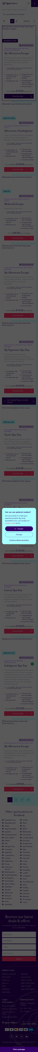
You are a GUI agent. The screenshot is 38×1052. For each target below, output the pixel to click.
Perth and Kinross (8, 868)
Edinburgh (8, 893)
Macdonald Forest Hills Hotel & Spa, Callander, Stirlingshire (18, 268)
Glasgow (8, 896)
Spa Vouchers (26, 977)
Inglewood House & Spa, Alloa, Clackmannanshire (13, 661)
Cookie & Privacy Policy (8, 1013)
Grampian (8, 849)
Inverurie (26, 858)
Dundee (7, 890)
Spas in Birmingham (28, 989)
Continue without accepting (19, 540)
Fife (6, 843)
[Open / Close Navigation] (34, 3)
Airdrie (25, 820)
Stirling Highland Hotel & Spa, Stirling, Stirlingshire (15, 430)
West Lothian (10, 884)
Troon (25, 902)
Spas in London (26, 980)
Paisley (25, 888)
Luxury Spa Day (13, 590)
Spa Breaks (6, 992)
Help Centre (6, 977)
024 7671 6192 (29, 1023)
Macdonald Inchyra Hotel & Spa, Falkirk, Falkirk (18, 743)
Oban (25, 885)
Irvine (25, 861)
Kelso (25, 864)
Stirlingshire (9, 878)
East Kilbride (27, 846)
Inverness (8, 898)
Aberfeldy (8, 904)
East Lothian (9, 838)
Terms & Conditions (9, 1006)
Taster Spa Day (12, 435)
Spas (8, 9)
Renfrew (26, 896)
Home (3, 9)
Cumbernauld (28, 838)
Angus (7, 826)
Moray (7, 864)
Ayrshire (8, 832)
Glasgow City (10, 846)
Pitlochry (26, 893)
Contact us (6, 980)
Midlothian (9, 861)
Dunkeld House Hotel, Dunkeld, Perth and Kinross (16, 126)
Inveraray (26, 855)
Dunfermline (27, 843)
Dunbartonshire (10, 835)
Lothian (7, 858)
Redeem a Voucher (9, 974)
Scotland (14, 9)
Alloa (25, 823)
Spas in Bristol (26, 986)
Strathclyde (9, 881)
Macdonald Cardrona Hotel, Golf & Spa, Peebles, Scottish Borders (16, 49)
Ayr (24, 826)
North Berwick (28, 882)
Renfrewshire (10, 872)
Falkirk (7, 841)
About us (5, 983)
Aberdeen (8, 887)
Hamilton (26, 852)
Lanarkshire (9, 855)
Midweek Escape (14, 204)
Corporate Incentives (9, 1017)
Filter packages (19, 1049)
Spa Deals (5, 989)
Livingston (27, 876)
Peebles (26, 890)
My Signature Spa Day (16, 350)
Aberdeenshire (10, 823)
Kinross (25, 867)
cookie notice (10, 523)
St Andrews (27, 899)
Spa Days (24, 974)
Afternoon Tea (23, 9)
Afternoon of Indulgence (18, 131)
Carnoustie (27, 835)
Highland (8, 852)
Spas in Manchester (28, 983)
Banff (25, 829)
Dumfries (26, 841)
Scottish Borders (11, 875)
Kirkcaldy (26, 870)
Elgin (24, 849)
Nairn (25, 879)
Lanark (25, 873)
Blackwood (27, 832)
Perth (7, 901)
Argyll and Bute (10, 829)
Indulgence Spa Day (15, 665)
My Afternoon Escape (16, 53)
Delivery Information (9, 1009)
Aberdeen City (10, 820)
